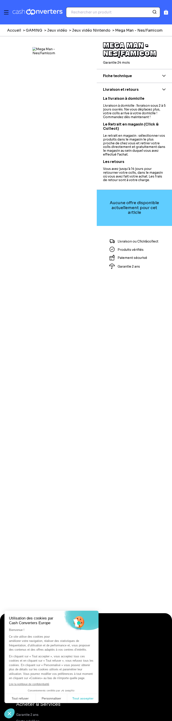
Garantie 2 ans (27, 715)
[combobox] (113, 12)
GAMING (34, 30)
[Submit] (155, 12)
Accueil (14, 30)
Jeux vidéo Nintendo (91, 30)
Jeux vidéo (57, 30)
